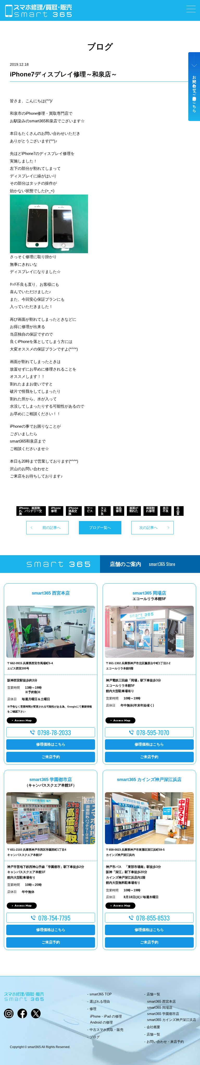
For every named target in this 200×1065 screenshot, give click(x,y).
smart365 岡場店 (159, 1007)
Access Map (23, 720)
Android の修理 (101, 1022)
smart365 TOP (101, 994)
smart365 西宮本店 (161, 1001)
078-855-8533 (153, 917)
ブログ (95, 1037)
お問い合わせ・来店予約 (165, 1042)
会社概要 (153, 1027)
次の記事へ (148, 527)
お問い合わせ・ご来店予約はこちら (194, 92)
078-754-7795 (54, 917)
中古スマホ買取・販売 (106, 1030)
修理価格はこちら (50, 744)
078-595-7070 (152, 732)
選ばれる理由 (100, 1001)
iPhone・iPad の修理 (106, 1016)
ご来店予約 (51, 756)
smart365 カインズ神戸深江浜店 (171, 1020)
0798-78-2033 (54, 732)
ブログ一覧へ (100, 527)
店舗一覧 (153, 994)
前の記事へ (51, 527)
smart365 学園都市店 (163, 1014)
